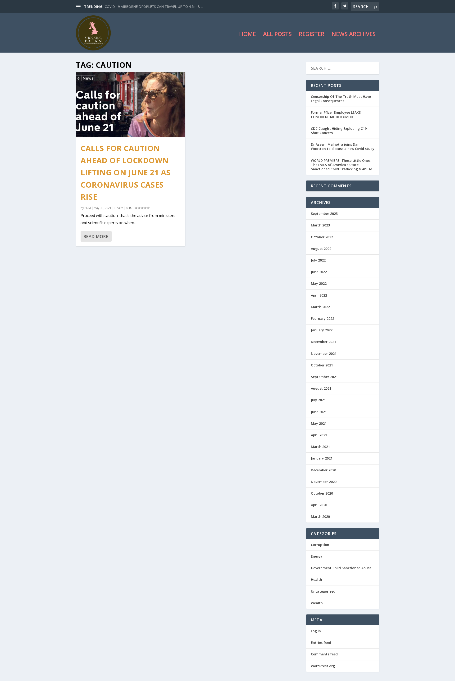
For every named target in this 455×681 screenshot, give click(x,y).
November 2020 (324, 481)
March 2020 (320, 516)
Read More (95, 236)
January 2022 (321, 330)
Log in (316, 631)
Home (247, 35)
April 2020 (319, 505)
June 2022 (319, 272)
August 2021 (321, 388)
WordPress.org (323, 666)
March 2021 (320, 446)
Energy (316, 556)
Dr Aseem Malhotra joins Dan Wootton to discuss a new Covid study (342, 146)
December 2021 (323, 341)
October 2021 (322, 365)
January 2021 (321, 458)
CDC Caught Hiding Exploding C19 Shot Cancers (339, 130)
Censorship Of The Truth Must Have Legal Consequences (341, 98)
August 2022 (321, 248)
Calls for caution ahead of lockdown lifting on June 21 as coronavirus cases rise (126, 172)
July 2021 (318, 400)
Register (311, 35)
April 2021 (319, 435)
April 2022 (319, 295)
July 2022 (318, 260)
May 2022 (319, 283)
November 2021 (324, 353)
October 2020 (322, 493)
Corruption (320, 544)
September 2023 (324, 213)
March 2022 (320, 307)
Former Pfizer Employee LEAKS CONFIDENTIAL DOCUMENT (336, 114)
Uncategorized (323, 591)
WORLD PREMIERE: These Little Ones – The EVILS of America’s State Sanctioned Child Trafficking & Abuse (342, 164)
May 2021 (319, 423)
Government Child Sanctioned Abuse (341, 568)
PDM (88, 208)
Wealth (317, 603)
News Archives (354, 35)
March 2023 (320, 225)
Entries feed (321, 642)
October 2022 (322, 237)
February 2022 (322, 318)
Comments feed (324, 654)
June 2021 (319, 412)
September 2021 (324, 376)
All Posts (277, 35)
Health (118, 208)
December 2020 (323, 470)
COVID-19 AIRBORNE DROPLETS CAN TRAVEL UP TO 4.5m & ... (154, 6)
